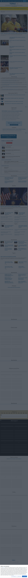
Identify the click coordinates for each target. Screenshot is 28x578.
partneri (4, 567)
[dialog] (14, 571)
